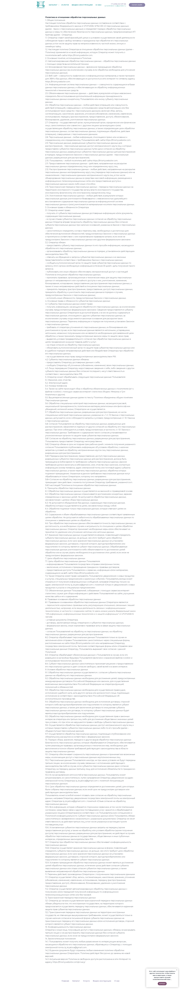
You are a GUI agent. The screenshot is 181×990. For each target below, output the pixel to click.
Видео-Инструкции (82, 5)
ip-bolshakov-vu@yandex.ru (115, 6)
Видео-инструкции (102, 981)
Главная (65, 981)
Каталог (53, 5)
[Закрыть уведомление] (177, 970)
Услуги (65, 5)
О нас (99, 5)
